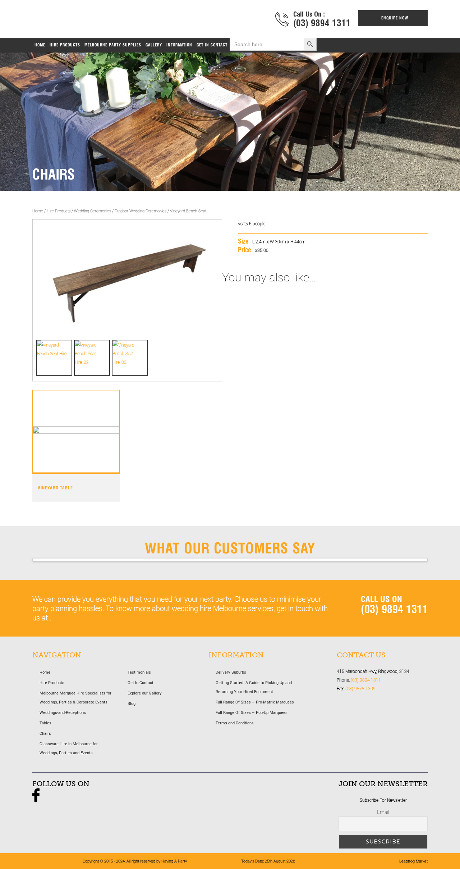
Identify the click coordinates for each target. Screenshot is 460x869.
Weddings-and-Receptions (63, 712)
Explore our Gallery (145, 693)
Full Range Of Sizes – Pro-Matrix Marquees (255, 702)
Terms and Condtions (235, 722)
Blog (131, 703)
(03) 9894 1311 (322, 23)
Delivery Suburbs (231, 672)
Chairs (45, 733)
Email (383, 812)
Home (37, 210)
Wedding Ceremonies (92, 210)
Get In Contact (140, 682)
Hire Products (58, 210)
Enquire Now (394, 18)
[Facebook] (36, 800)
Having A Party (108, 21)
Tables (45, 722)
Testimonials (139, 672)
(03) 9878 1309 (360, 688)
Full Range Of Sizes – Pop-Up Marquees (252, 712)
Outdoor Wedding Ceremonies (140, 210)
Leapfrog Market (413, 861)
